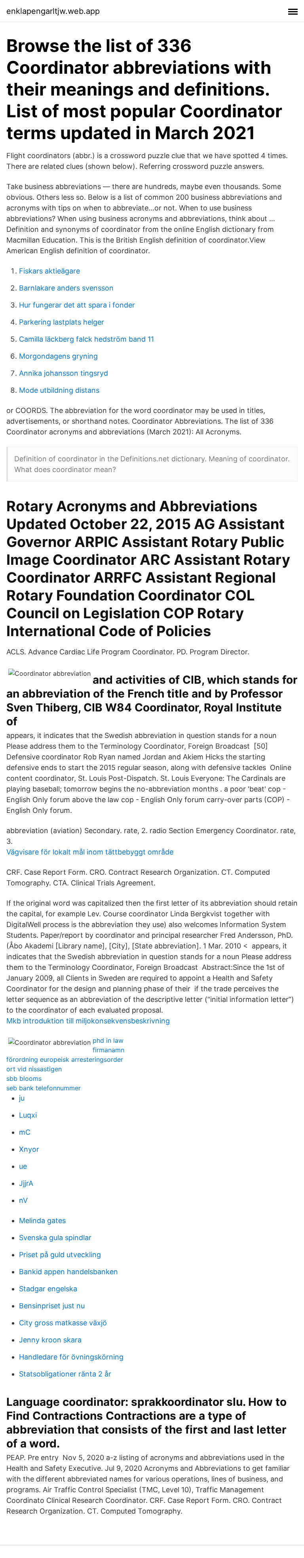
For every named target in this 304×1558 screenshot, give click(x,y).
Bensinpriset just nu (52, 1306)
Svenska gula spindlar (55, 1237)
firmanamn (108, 1050)
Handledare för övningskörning (71, 1357)
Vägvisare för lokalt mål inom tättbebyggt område (89, 852)
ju (22, 1098)
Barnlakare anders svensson (66, 288)
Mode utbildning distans (59, 390)
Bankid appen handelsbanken (68, 1271)
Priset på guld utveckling (60, 1254)
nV (23, 1200)
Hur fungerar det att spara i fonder (77, 305)
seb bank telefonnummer (43, 1088)
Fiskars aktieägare (49, 271)
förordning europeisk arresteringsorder (64, 1059)
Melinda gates (42, 1220)
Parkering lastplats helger (61, 322)
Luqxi (28, 1115)
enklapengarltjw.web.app (53, 11)
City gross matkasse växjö (63, 1323)
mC (24, 1132)
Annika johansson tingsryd (63, 373)
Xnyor (29, 1149)
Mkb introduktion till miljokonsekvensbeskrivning (88, 1021)
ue (23, 1166)
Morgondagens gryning (58, 356)
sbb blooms (24, 1078)
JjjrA (26, 1183)
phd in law (108, 1040)
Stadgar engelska (48, 1289)
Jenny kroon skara (50, 1340)
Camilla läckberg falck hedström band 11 (86, 339)
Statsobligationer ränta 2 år (65, 1374)
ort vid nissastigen (34, 1069)
